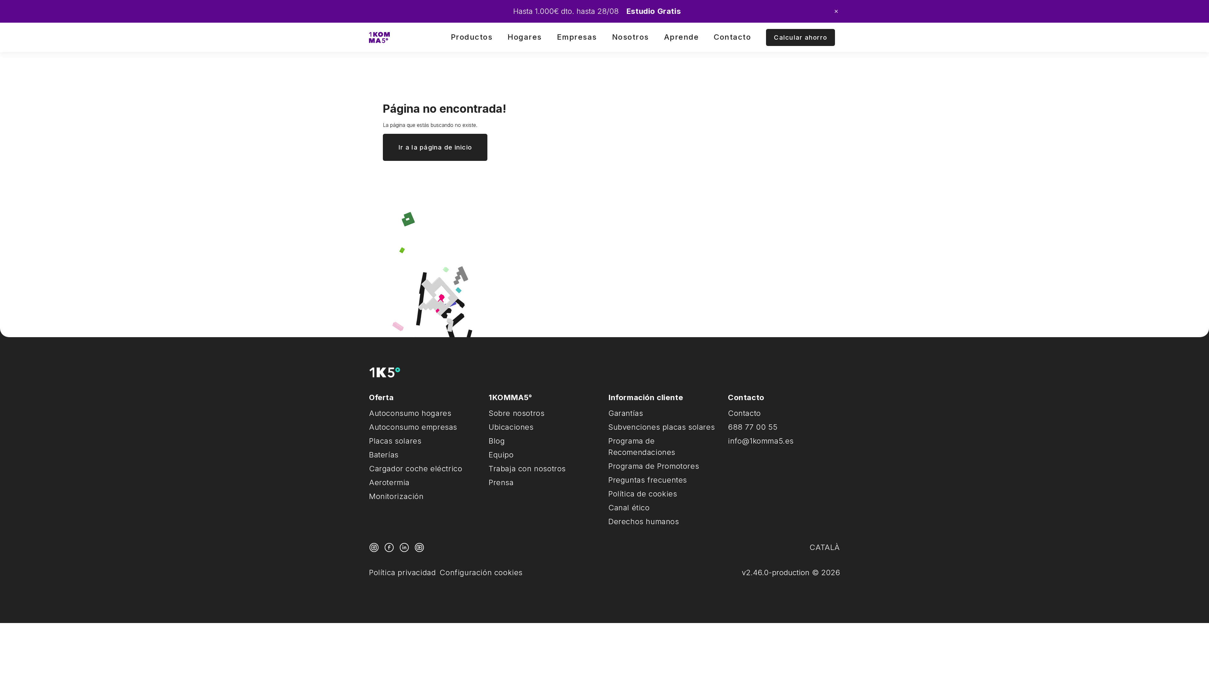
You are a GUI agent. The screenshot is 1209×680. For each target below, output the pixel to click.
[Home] (379, 37)
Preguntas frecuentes (647, 479)
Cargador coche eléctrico (415, 468)
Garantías (625, 413)
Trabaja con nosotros (527, 468)
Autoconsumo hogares (410, 413)
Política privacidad (402, 572)
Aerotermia (389, 482)
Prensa (501, 482)
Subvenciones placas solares (661, 427)
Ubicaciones (511, 427)
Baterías (384, 454)
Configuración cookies (481, 572)
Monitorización (396, 496)
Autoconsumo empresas (413, 427)
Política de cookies (642, 493)
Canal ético (629, 507)
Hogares (525, 37)
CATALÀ (824, 547)
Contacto (732, 37)
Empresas (577, 37)
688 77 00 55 (752, 427)
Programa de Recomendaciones (641, 446)
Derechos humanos (643, 521)
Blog (497, 440)
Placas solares (395, 440)
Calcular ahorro (800, 37)
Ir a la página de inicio (435, 147)
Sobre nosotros (516, 413)
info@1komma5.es (761, 440)
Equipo (501, 454)
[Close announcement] (836, 11)
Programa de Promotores (653, 466)
